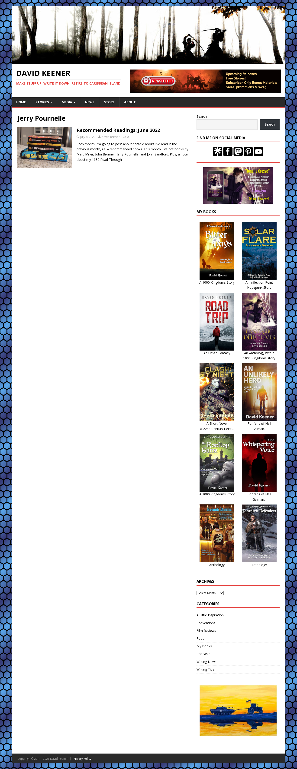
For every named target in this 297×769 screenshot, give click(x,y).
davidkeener (111, 137)
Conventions (206, 623)
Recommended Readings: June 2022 (118, 130)
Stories (42, 102)
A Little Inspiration (210, 615)
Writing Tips (205, 669)
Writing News (206, 661)
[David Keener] (148, 61)
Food (200, 638)
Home (21, 102)
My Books (204, 646)
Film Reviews (206, 630)
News (89, 102)
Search (202, 116)
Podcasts (203, 654)
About (130, 102)
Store (109, 102)
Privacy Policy (82, 759)
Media (67, 102)
